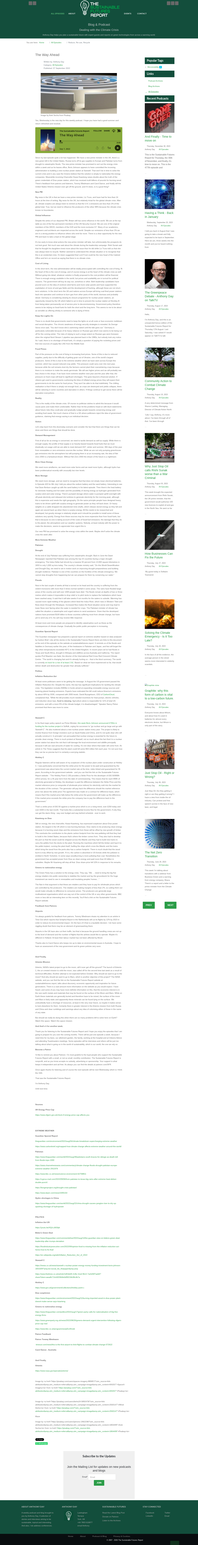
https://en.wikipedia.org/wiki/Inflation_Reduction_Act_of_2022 (61, 1255)
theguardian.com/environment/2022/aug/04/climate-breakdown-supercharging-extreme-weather (76, 1141)
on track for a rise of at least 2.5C (59, 662)
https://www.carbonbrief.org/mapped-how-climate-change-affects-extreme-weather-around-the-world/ (78, 1146)
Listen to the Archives (111, 1520)
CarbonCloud (108, 694)
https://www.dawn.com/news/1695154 (51, 1193)
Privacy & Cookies (121, 1536)
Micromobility (153, 67)
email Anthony (83, 1526)
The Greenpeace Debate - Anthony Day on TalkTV (159, 296)
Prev (149, 905)
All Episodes (57, 65)
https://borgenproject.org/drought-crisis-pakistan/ (56, 1187)
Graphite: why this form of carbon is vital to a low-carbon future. (159, 694)
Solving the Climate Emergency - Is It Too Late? (158, 636)
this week (82, 723)
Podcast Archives (155, 81)
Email (85, 1477)
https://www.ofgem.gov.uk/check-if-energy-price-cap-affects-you (62, 1115)
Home (70, 1536)
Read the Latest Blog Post (113, 1513)
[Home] (99, 9)
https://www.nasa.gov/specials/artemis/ (51, 1371)
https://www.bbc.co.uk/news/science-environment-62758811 (60, 1174)
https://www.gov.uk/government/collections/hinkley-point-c (59, 1288)
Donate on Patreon (110, 1517)
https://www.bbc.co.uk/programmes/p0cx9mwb (55, 1329)
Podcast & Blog (99, 1536)
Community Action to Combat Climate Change (158, 385)
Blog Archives (154, 86)
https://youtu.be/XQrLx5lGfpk (47, 1227)
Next (170, 905)
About (83, 1536)
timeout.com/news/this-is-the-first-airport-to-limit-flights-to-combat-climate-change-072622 (74, 1344)
